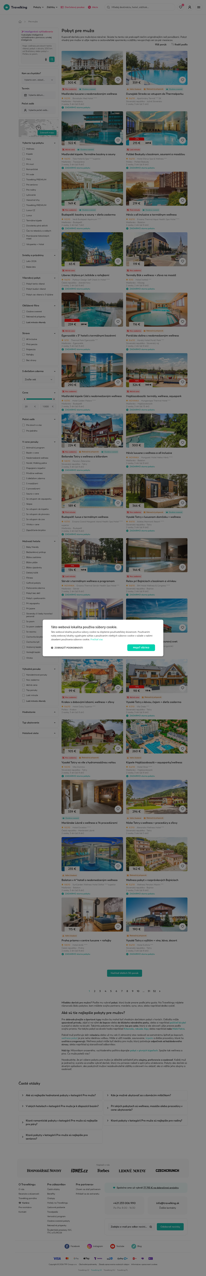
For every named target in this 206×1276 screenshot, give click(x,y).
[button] (67, 647)
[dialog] (103, 638)
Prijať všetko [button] (141, 647)
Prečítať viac (96, 639)
